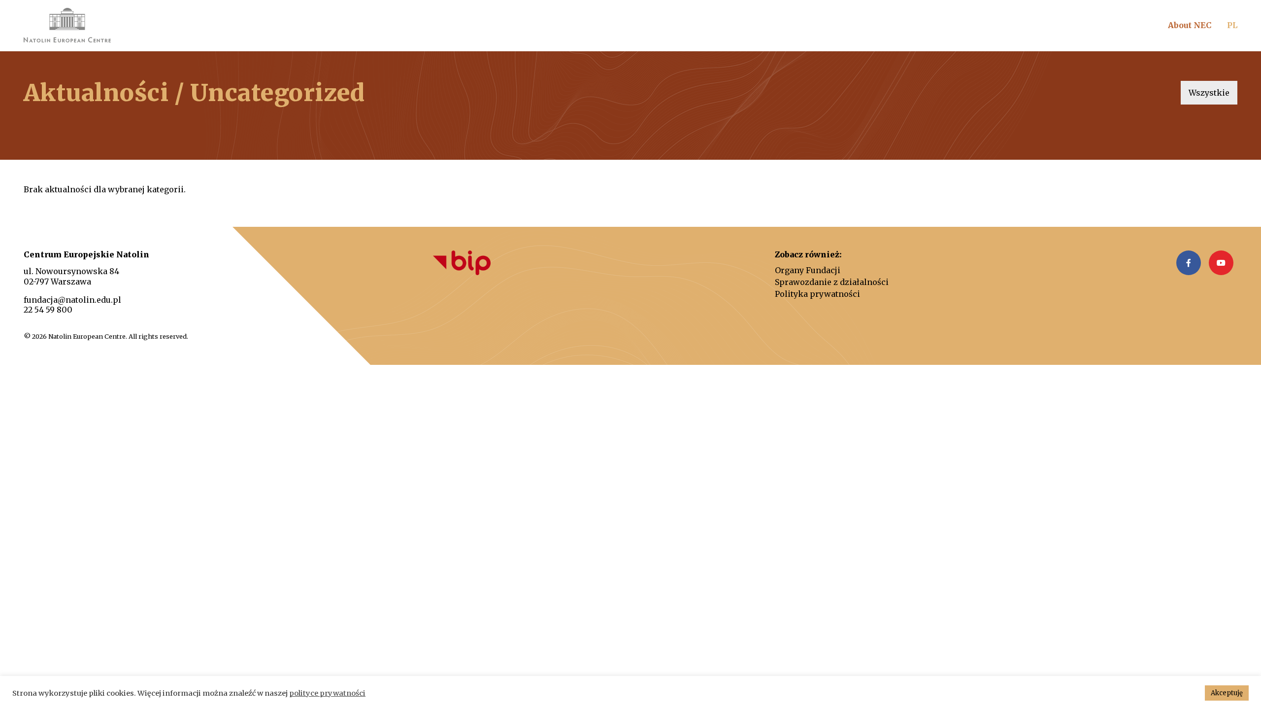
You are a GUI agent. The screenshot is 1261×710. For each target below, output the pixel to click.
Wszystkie (1209, 93)
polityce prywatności (327, 693)
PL (1232, 25)
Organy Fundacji (807, 270)
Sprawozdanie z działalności (832, 282)
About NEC (1189, 25)
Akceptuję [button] (1227, 693)
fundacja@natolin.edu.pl (72, 300)
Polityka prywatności (817, 294)
